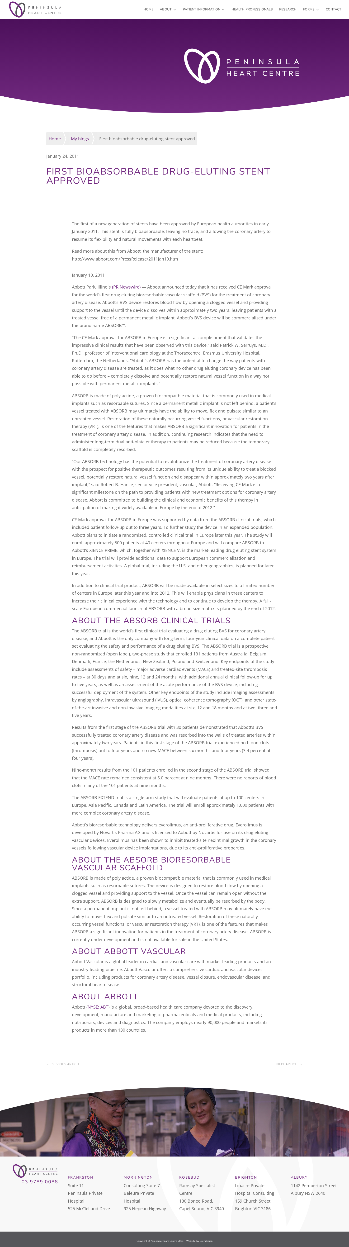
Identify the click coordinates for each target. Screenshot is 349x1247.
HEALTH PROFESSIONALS (252, 10)
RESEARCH (288, 10)
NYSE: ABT (98, 1007)
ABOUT (166, 10)
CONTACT (333, 10)
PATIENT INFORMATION (201, 10)
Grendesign (206, 1240)
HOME (148, 10)
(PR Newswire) (126, 287)
